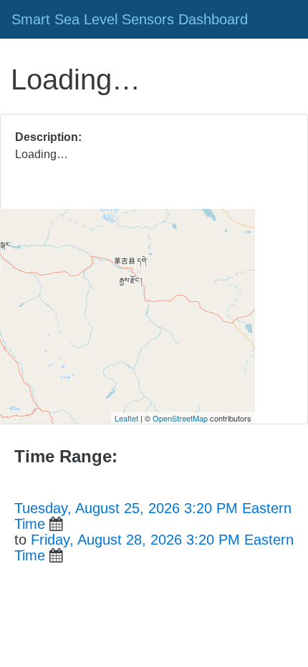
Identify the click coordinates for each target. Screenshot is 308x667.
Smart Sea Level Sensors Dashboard (129, 19)
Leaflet (126, 418)
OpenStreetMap (180, 418)
